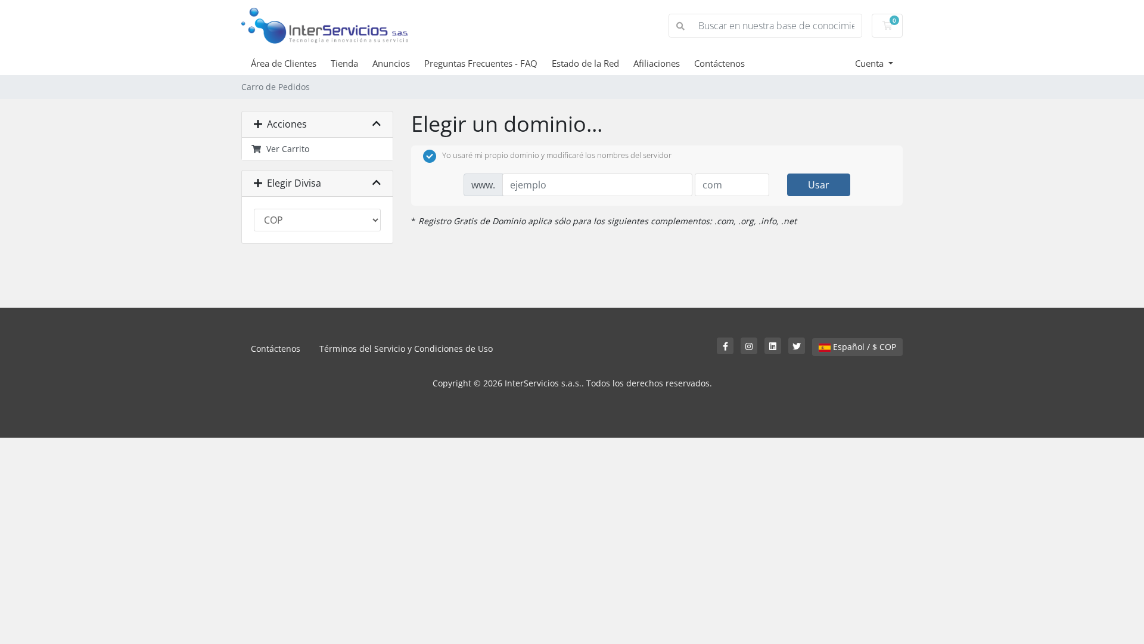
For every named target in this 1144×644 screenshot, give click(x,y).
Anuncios (391, 63)
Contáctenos (719, 63)
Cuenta (870, 63)
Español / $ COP (863, 346)
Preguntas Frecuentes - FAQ (480, 63)
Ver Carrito (285, 148)
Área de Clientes (283, 63)
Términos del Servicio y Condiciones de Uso (406, 348)
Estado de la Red (585, 63)
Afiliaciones (656, 63)
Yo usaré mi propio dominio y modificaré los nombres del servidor (557, 155)
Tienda (344, 63)
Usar (818, 184)
